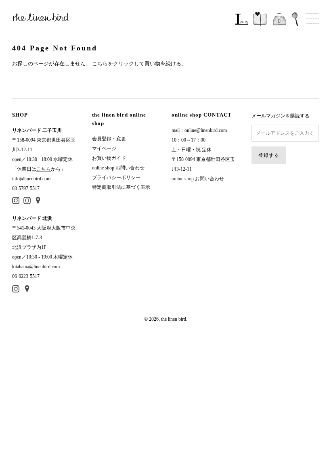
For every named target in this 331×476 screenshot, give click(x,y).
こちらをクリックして (118, 64)
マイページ (104, 148)
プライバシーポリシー (116, 177)
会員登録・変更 (109, 139)
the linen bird (173, 319)
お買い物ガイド (109, 158)
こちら (43, 169)
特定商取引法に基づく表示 (121, 187)
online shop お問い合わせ (118, 168)
